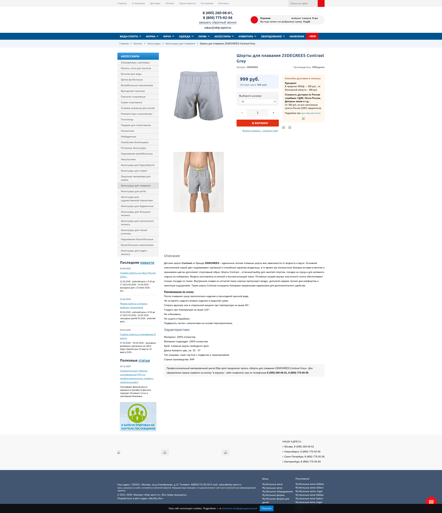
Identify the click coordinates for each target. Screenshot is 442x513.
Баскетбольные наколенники (137, 245)
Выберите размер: (250, 95)
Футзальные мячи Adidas (309, 494)
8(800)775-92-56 (200, 484)
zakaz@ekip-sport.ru (217, 27)
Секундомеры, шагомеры (135, 62)
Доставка (155, 3)
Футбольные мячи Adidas (309, 484)
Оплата (170, 3)
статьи (144, 360)
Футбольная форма (273, 495)
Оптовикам (207, 3)
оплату (317, 113)
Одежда (184, 36)
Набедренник (128, 136)
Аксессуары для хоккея (134, 170)
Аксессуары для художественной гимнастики (137, 199)
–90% (312, 36)
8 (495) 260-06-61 (217, 12)
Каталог (138, 43)
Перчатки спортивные (133, 96)
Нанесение (297, 36)
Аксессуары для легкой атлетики (134, 232)
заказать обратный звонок (218, 22)
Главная (122, 3)
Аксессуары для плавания (180, 43)
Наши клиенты (187, 3)
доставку (306, 113)
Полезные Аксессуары (133, 148)
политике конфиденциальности (239, 508)
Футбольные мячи (272, 484)
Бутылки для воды (131, 73)
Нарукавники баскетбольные (137, 239)
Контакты (223, 3)
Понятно (266, 508)
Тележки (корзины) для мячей (138, 108)
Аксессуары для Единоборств (137, 165)
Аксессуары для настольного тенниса (137, 223)
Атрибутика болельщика (134, 142)
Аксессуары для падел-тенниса (134, 252)
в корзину (260, 123)
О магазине (138, 3)
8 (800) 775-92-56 (217, 17)
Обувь (202, 36)
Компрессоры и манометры (136, 113)
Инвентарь (246, 36)
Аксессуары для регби (133, 191)
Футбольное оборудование (277, 491)
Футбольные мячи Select (309, 487)
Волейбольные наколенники (137, 85)
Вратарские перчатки (133, 91)
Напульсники (128, 159)
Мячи (167, 36)
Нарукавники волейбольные (137, 153)
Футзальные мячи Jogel (308, 502)
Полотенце (127, 119)
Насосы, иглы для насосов (136, 68)
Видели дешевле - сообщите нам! (260, 130)
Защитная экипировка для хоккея (136, 178)
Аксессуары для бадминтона (137, 206)
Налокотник (127, 130)
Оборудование (271, 36)
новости (147, 262)
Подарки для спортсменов (136, 125)
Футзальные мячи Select (309, 498)
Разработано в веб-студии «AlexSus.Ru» (140, 498)
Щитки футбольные (132, 79)
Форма (150, 36)
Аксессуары (222, 36)
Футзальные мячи (272, 487)
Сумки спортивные (131, 102)
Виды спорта (129, 36)
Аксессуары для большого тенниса (136, 213)
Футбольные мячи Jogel (308, 491)
